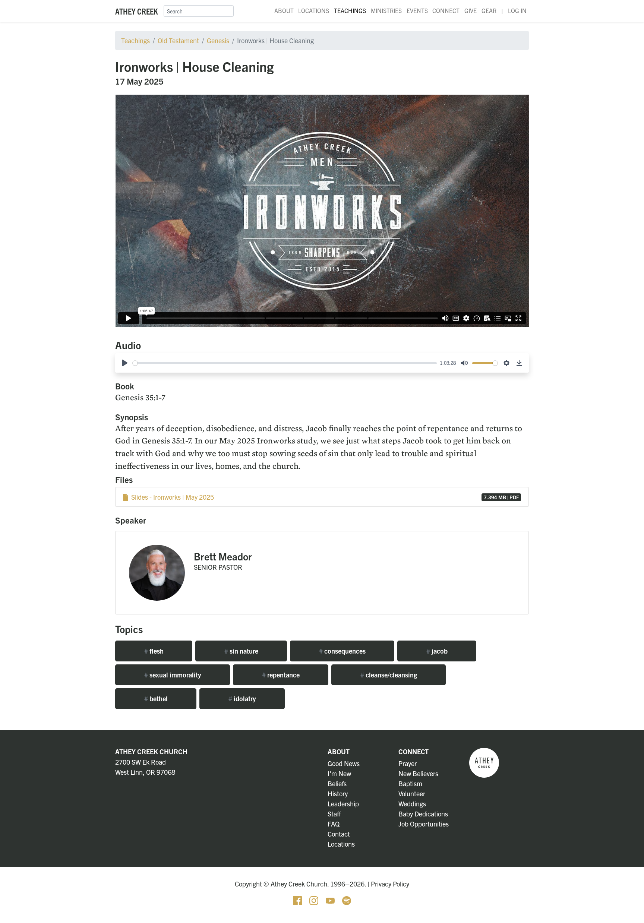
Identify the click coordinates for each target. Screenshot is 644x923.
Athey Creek (136, 11)
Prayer (407, 763)
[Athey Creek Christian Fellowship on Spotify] (346, 899)
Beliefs (337, 783)
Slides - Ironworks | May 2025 (323, 497)
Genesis (218, 40)
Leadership (343, 803)
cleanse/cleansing (388, 674)
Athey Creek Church (151, 751)
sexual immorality (172, 674)
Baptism (410, 783)
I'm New (339, 773)
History (338, 793)
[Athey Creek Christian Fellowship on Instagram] (314, 899)
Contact (339, 833)
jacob (437, 651)
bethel (156, 698)
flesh (154, 651)
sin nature (241, 651)
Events (417, 10)
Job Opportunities (423, 823)
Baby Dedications (423, 813)
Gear (489, 10)
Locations (313, 10)
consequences (342, 651)
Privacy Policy (390, 883)
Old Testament (178, 40)
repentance (281, 674)
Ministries (386, 10)
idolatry (242, 698)
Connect (446, 10)
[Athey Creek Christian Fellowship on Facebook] (298, 899)
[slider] (285, 363)
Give (470, 10)
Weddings (412, 803)
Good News (344, 763)
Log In (517, 10)
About (284, 10)
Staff (334, 813)
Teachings (350, 10)
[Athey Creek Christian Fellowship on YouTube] (331, 899)
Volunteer (411, 793)
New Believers (418, 773)
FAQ (334, 823)
